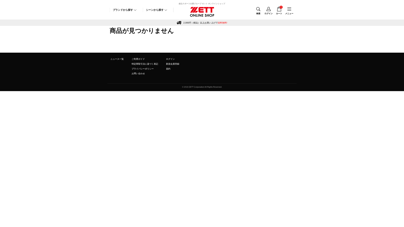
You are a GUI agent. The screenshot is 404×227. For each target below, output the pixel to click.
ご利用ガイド (138, 59)
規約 (168, 68)
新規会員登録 (172, 64)
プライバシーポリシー (143, 68)
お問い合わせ (138, 73)
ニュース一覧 (117, 59)
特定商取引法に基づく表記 (145, 64)
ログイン (170, 59)
